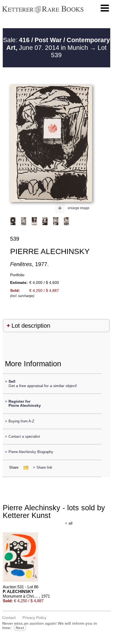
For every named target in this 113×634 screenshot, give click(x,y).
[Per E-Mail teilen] (24, 467)
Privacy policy (34, 617)
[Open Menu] (105, 8)
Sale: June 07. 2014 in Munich (56, 43)
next (20, 628)
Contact (9, 617)
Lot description (31, 325)
